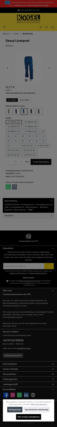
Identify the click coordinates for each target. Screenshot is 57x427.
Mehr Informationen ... (39, 404)
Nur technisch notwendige (36, 410)
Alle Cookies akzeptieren (28, 417)
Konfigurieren (15, 410)
